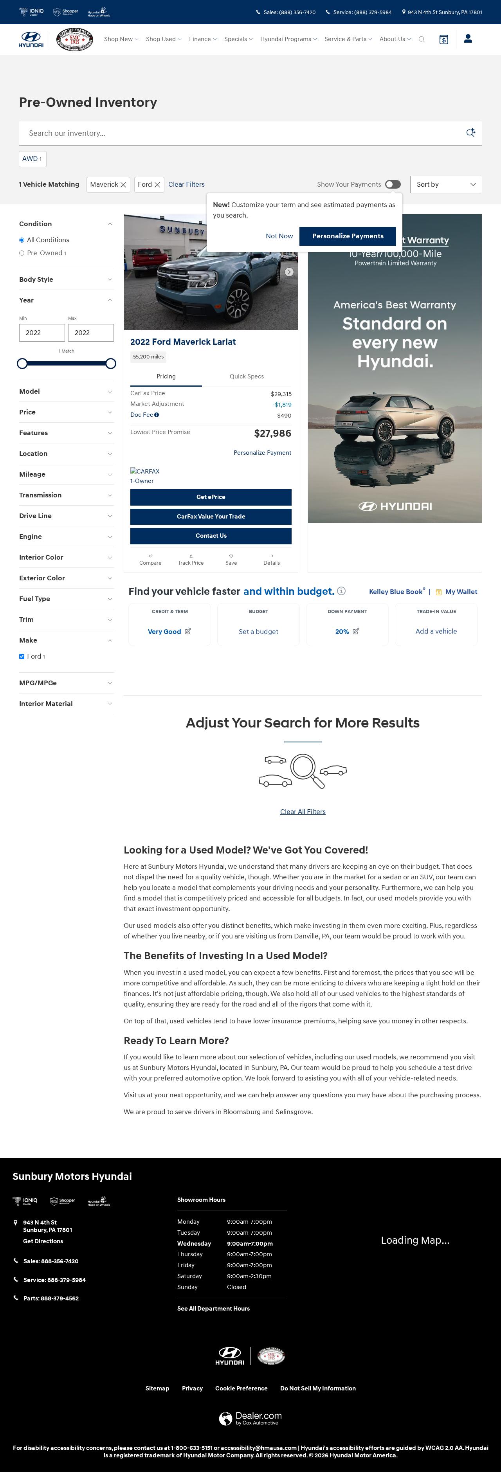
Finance (200, 39)
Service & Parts (345, 39)
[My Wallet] (443, 39)
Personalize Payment (263, 453)
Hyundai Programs (285, 39)
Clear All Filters (303, 811)
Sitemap (157, 1388)
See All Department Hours (213, 1309)
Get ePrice (210, 497)
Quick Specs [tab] (247, 376)
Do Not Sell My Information (318, 1388)
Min (23, 318)
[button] (211, 357)
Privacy (192, 1388)
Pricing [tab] (166, 376)
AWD (31, 158)
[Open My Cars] (466, 40)
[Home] (34, 39)
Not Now (279, 236)
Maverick (104, 184)
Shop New (118, 39)
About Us (392, 39)
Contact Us (211, 536)
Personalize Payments (348, 236)
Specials (235, 39)
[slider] (22, 363)
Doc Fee (141, 415)
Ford (145, 184)
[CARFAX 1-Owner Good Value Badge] (145, 476)
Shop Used (161, 39)
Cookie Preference (241, 1388)
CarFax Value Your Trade (211, 516)
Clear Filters (186, 184)
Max (72, 318)
